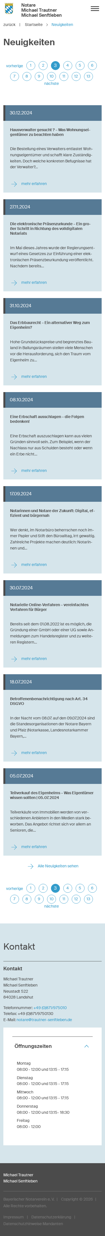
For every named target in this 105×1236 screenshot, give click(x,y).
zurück (11, 24)
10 (51, 76)
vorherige (14, 65)
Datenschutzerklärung (51, 1217)
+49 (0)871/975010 (50, 1007)
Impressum (13, 1217)
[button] (52, 1046)
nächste (51, 83)
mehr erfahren (33, 183)
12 (76, 76)
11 (63, 76)
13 (88, 76)
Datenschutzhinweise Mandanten (33, 1223)
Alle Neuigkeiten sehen (57, 865)
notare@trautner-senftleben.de (44, 1019)
